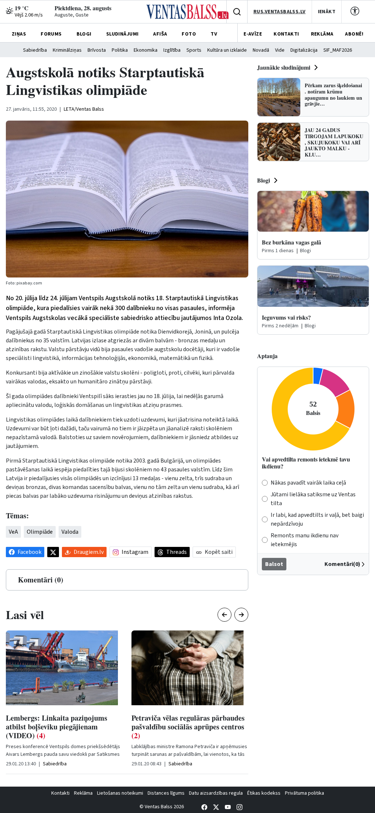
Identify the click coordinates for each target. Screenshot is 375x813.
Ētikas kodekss (264, 793)
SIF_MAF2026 (337, 50)
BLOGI (84, 34)
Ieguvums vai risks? (286, 317)
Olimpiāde (40, 532)
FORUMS (51, 34)
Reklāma (83, 793)
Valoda (70, 532)
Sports (193, 50)
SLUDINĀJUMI (122, 34)
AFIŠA (160, 34)
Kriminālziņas (67, 50)
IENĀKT (327, 11)
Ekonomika (145, 50)
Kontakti (60, 793)
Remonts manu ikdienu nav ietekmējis (304, 539)
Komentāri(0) (342, 564)
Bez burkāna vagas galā (291, 242)
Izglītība (172, 50)
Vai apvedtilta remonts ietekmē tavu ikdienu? (306, 462)
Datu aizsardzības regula (216, 793)
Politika (120, 50)
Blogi (263, 180)
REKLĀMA (322, 34)
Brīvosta (97, 50)
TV (214, 34)
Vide (280, 50)
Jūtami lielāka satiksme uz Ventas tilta (313, 498)
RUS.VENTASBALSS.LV (279, 11)
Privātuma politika (304, 793)
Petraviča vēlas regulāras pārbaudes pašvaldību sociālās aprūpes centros (78, 727)
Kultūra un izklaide (227, 50)
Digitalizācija (304, 50)
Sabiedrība (35, 50)
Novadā (261, 50)
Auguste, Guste (72, 15)
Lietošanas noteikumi (120, 793)
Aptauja (267, 356)
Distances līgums (166, 793)
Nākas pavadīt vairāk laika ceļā (308, 483)
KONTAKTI (286, 34)
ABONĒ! (354, 34)
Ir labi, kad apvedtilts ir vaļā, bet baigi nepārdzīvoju (317, 519)
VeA (13, 532)
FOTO (189, 34)
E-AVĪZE (253, 34)
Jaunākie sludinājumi (283, 67)
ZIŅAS (19, 34)
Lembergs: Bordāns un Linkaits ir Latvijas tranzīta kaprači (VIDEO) (202, 727)
